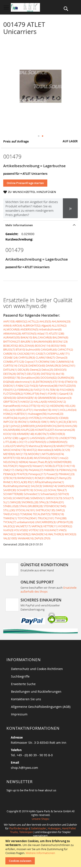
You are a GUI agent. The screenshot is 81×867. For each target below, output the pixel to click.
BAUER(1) (27, 341)
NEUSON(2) (10, 462)
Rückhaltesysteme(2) (16, 486)
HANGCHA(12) (57, 402)
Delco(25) (47, 370)
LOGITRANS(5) (37, 442)
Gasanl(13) (66, 394)
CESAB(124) (10, 357)
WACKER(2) (24, 534)
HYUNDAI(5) (50, 418)
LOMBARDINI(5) (57, 442)
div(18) (60, 374)
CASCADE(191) (26, 354)
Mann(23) (49, 446)
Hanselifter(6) (12, 406)
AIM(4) (7, 325)
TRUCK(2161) (46, 518)
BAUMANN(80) (42, 341)
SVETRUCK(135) (45, 510)
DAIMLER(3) (53, 365)
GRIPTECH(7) (11, 402)
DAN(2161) (68, 365)
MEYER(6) (9, 454)
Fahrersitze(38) (48, 386)
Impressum (19, 714)
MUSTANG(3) (42, 458)
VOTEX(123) (36, 530)
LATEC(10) (52, 438)
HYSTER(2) (35, 418)
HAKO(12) (26, 402)
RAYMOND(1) (25, 478)
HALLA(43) (40, 402)
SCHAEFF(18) (25, 490)
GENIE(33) (9, 398)
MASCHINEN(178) (14, 450)
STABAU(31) (56, 502)
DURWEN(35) (65, 378)
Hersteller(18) (42, 410)
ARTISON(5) (29, 333)
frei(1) (43, 394)
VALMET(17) (23, 526)
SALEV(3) (36, 486)
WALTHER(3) (56, 534)
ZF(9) (47, 538)
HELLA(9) (9, 410)
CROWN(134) (46, 362)
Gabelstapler (38, 828)
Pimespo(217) (37, 474)
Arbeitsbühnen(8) (50, 329)
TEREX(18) (57, 514)
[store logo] (25, 7)
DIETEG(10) (48, 374)
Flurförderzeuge (19, 828)
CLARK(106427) (45, 357)
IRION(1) (23, 422)
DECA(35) (23, 370)
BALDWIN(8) (60, 337)
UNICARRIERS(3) (45, 522)
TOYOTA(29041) (27, 518)
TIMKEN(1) (10, 518)
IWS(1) (54, 422)
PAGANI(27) (36, 470)
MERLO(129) (62, 450)
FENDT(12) (10, 390)
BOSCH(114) (43, 346)
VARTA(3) (37, 526)
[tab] (40, 225)
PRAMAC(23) (67, 474)
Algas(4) (46, 325)
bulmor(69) (33, 349)
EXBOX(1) (9, 386)
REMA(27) (52, 478)
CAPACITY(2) (65, 349)
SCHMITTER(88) (13, 494)
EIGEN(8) (8, 382)
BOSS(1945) (58, 346)
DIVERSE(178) (11, 378)
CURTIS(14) (10, 365)
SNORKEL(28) (29, 502)
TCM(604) (26, 514)
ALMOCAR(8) (11, 329)
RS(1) (31, 482)
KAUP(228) (28, 430)
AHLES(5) (45, 321)
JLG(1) (7, 426)
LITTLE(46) (9, 442)
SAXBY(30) (9, 490)
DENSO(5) (60, 370)
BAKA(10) (26, 337)
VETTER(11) (50, 526)
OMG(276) (21, 470)
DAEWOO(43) (36, 365)
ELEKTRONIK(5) (42, 382)
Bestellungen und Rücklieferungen (36, 691)
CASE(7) (41, 354)
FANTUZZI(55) (67, 386)
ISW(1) (45, 422)
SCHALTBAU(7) (57, 490)
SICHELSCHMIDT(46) (16, 498)
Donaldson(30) (30, 378)
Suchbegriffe (20, 676)
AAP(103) (9, 321)
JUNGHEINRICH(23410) (50, 426)
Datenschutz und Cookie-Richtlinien (37, 669)
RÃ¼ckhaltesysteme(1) (49, 482)
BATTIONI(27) (11, 341)
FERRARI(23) (25, 390)
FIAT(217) (39, 390)
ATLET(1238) (56, 333)
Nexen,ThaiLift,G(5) (41, 462)
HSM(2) (8, 414)
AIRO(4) (17, 325)
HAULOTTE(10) (30, 406)
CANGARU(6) (49, 349)
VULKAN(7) (51, 530)
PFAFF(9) (22, 474)
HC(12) (45, 406)
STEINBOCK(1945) (54, 506)
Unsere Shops (40, 819)
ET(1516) (58, 382)
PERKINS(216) (68, 470)
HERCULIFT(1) (24, 410)
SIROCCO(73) (54, 498)
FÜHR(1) (53, 394)
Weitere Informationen (40, 853)
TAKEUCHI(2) (11, 514)
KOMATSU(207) (44, 430)
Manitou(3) (36, 446)
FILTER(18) (52, 390)
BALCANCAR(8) (42, 337)
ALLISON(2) (59, 325)
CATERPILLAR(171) (58, 354)
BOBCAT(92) (10, 346)
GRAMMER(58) (47, 398)
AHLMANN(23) (61, 321)
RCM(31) (40, 478)
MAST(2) (32, 450)
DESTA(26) (9, 374)
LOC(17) (22, 442)
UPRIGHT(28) (64, 522)
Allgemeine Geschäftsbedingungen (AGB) (40, 707)
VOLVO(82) (21, 530)
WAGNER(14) (39, 534)
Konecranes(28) (65, 430)
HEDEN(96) (57, 406)
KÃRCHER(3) (57, 434)
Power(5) (52, 474)
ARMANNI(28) (12, 333)
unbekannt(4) (25, 522)
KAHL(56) (71, 426)
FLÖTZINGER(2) (13, 394)
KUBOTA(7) (42, 434)
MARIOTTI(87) (65, 446)
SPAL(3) (44, 502)
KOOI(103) (9, 434)
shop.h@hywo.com (24, 768)
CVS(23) (23, 365)
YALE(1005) (10, 538)
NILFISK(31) (10, 466)
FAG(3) (34, 386)
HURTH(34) (10, 418)
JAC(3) (62, 422)
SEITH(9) (63, 494)
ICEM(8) (63, 418)
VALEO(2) (9, 526)
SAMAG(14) (50, 486)
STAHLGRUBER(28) (31, 506)
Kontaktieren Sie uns (26, 699)
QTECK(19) (10, 478)
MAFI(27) (22, 446)
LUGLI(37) (9, 446)
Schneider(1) (32, 494)
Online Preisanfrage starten (25, 183)
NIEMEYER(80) (62, 462)
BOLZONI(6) (26, 346)
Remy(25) (65, 478)
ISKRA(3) (34, 422)
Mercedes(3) (46, 450)
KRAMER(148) (25, 434)
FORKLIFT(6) (31, 394)
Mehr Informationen (19, 225)
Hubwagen (54, 828)
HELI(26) (70, 406)
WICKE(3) (70, 534)
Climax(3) (61, 357)
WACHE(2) (9, 534)
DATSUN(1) (10, 370)
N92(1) (55, 458)
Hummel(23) (55, 414)
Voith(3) (8, 530)
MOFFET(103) (11, 458)
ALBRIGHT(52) (32, 325)
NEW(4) (23, 462)
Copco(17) (31, 362)
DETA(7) (21, 374)
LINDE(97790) (67, 438)
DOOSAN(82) (48, 378)
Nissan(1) (38, 466)
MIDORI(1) (34, 454)
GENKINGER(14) (27, 398)
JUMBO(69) (28, 426)
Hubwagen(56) (37, 414)
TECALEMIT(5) (42, 514)
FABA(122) (22, 386)
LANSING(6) (37, 438)
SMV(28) (15, 502)
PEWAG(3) (9, 474)
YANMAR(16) (26, 538)
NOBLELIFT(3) (54, 466)
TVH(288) (61, 518)
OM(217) (8, 470)
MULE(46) (27, 458)
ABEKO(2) (21, 321)
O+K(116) (69, 466)
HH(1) (55, 410)
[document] (41, 851)
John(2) (15, 426)
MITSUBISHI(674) (53, 454)
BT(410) (20, 349)
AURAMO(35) (11, 337)
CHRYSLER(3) (26, 357)
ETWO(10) (71, 382)
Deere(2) (35, 370)
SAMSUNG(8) (65, 486)
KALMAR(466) (12, 430)
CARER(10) (9, 354)
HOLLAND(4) (68, 410)
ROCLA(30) (20, 482)
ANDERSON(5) (29, 329)
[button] (39, 136)
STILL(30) (9, 510)
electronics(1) (23, 382)
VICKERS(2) (65, 526)
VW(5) (63, 530)
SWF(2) (60, 510)
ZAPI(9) (38, 538)
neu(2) (64, 458)
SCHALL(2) (40, 490)
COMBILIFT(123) (13, 362)
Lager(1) (24, 438)
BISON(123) (60, 341)
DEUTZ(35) (33, 374)
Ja (70, 208)
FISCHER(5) (67, 390)
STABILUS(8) (11, 506)
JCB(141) (72, 422)
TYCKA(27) (9, 522)
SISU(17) (68, 498)
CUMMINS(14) (65, 362)
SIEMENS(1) (37, 498)
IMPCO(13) (10, 422)
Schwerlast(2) (48, 494)
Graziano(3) (64, 398)
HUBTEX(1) (20, 414)
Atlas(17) (42, 333)
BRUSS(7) (9, 349)
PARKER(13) (51, 470)
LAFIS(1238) (10, 438)
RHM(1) (8, 482)
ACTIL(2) (33, 321)
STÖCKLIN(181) (25, 510)
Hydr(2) (23, 418)
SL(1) (6, 502)
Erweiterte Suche (23, 684)
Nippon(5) (25, 466)
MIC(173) (21, 454)
